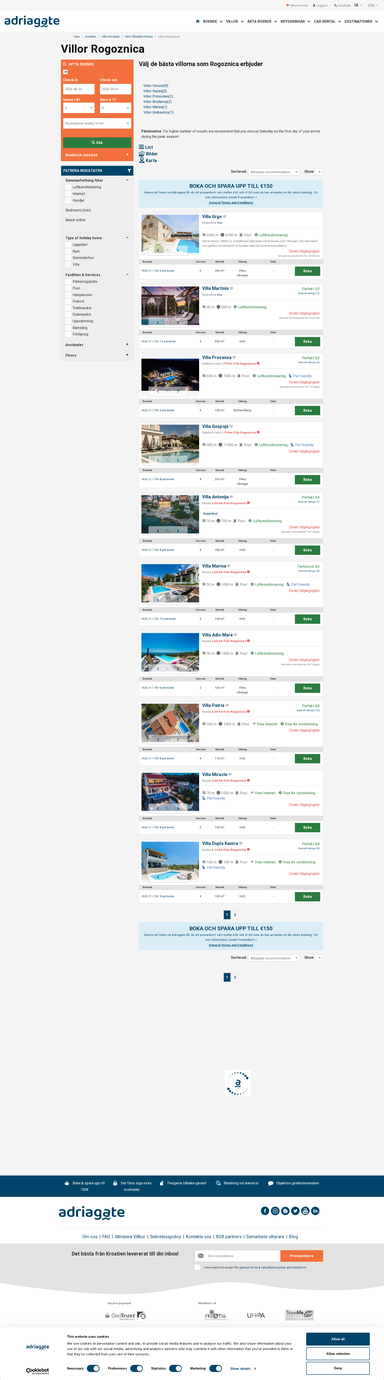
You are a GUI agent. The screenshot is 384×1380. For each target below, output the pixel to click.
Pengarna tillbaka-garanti (186, 1183)
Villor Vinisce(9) (155, 86)
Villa (76, 264)
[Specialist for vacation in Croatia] (91, 1213)
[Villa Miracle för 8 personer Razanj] (168, 792)
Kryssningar (294, 21)
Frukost (79, 301)
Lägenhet (80, 245)
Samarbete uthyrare (265, 1236)
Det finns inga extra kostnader (135, 1186)
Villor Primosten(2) (158, 96)
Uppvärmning (83, 321)
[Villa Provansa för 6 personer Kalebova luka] (168, 375)
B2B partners (229, 1236)
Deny (338, 1368)
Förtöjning (80, 334)
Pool (76, 288)
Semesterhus (84, 258)
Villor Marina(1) (155, 107)
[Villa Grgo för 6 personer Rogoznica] (168, 234)
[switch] (136, 1368)
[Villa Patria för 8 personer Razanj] (168, 722)
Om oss (89, 1236)
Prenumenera (301, 1256)
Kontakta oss (198, 1236)
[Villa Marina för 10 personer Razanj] (168, 583)
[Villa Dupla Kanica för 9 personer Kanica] (168, 861)
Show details (240, 1368)
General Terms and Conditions (231, 202)
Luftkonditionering (87, 187)
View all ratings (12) (308, 710)
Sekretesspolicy (165, 1236)
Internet (79, 194)
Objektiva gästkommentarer (297, 1183)
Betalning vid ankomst (240, 1183)
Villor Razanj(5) (155, 91)
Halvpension (82, 295)
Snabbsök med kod (81, 155)
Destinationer (360, 21)
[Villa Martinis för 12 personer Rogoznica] (168, 305)
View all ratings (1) (309, 293)
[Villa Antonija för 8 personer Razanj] (168, 514)
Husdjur (79, 200)
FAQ (106, 1236)
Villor (233, 21)
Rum (76, 251)
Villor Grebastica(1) (158, 112)
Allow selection (338, 1354)
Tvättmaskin (82, 308)
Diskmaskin (82, 314)
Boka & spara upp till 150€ (88, 1186)
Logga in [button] (322, 5)
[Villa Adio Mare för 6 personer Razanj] (168, 652)
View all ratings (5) (309, 848)
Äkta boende (260, 21)
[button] (358, 5)
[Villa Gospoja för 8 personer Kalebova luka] (168, 443)
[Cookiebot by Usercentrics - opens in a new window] (37, 1371)
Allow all (338, 1339)
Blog (293, 1236)
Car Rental (326, 21)
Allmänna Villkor (130, 1236)
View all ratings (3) (309, 362)
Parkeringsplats (85, 281)
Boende (211, 21)
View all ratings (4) (309, 571)
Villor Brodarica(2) (157, 102)
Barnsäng (80, 328)
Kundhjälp (344, 5)
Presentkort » (247, 197)
